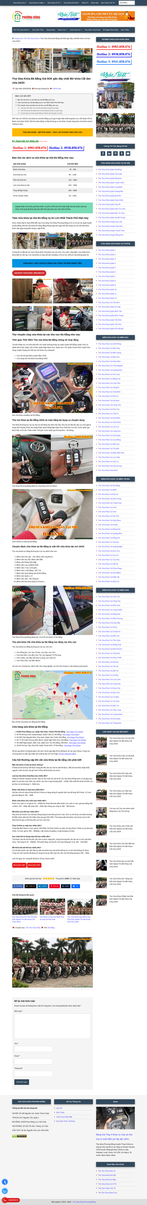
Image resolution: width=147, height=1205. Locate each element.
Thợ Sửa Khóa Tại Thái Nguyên (110, 366)
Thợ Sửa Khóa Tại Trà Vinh (108, 701)
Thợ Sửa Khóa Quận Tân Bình (110, 320)
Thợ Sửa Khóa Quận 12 (107, 298)
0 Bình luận (56, 89)
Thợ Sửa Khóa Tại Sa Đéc (108, 675)
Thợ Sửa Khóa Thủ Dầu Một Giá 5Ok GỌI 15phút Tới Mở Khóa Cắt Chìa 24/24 (121, 846)
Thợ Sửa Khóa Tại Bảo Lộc (108, 581)
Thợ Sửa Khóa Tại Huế (107, 512)
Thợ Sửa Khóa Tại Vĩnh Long (109, 710)
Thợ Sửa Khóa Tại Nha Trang (109, 499)
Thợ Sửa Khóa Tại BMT (107, 490)
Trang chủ (18, 38)
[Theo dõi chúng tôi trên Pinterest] (115, 153)
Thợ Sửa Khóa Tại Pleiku (108, 525)
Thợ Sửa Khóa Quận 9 (107, 285)
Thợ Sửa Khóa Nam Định (108, 470)
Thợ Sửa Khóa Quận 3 (107, 259)
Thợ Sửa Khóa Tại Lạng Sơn (109, 431)
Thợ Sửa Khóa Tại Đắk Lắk (108, 577)
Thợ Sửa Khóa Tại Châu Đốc (109, 684)
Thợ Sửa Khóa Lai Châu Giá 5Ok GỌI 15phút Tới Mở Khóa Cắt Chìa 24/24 (120, 793)
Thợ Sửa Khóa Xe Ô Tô (107, 1184)
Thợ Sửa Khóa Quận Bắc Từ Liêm (111, 213)
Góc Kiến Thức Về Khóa (65, 1121)
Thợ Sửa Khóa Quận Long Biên (110, 187)
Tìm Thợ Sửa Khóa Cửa (107, 1193)
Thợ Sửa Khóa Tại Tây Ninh (109, 653)
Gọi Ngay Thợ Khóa (74, 732)
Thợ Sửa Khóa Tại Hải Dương (110, 466)
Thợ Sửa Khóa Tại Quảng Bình (110, 533)
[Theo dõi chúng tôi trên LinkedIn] (109, 153)
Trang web (18, 1068)
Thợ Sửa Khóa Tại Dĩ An (107, 627)
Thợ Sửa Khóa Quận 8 (107, 281)
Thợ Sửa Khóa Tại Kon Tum (109, 551)
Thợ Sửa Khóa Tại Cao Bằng (109, 440)
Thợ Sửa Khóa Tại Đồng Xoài (109, 645)
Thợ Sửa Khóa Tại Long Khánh (110, 714)
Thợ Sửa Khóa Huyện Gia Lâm (110, 222)
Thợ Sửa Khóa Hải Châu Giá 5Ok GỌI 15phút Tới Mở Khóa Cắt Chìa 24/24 (120, 776)
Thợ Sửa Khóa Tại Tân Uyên (109, 640)
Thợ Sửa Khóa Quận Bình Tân (110, 311)
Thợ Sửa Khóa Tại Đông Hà (109, 538)
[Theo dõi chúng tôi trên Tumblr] (121, 153)
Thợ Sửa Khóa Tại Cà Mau (108, 697)
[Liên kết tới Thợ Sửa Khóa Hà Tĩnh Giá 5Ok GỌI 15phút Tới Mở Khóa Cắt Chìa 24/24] (25, 907)
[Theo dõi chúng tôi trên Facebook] (103, 153)
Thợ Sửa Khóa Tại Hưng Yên (109, 405)
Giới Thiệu (60, 1112)
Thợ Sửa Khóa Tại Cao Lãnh (109, 679)
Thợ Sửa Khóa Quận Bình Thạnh (111, 315)
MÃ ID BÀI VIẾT (19, 865)
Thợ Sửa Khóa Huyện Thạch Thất (111, 231)
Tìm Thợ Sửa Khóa (31, 38)
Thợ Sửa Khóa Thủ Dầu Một (109, 623)
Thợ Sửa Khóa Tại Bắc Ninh (109, 348)
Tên (16, 1044)
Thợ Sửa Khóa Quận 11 (107, 294)
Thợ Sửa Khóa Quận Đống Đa (110, 178)
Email (17, 1056)
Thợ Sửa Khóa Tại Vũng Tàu (109, 601)
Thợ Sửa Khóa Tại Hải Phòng (109, 344)
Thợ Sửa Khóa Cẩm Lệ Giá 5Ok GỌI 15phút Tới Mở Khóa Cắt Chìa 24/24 (121, 758)
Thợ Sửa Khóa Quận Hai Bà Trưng (111, 217)
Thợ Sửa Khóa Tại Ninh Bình (109, 361)
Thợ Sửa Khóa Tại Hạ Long (109, 374)
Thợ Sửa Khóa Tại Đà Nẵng (109, 486)
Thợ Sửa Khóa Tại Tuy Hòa (108, 560)
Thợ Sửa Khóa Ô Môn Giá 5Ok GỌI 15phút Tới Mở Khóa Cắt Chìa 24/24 (121, 899)
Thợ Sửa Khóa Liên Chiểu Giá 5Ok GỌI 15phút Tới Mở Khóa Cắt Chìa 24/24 (121, 828)
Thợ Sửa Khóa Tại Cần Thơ (109, 597)
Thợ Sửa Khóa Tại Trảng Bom (109, 723)
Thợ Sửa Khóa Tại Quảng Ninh (110, 370)
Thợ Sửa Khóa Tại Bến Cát (108, 636)
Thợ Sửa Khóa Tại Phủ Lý (108, 396)
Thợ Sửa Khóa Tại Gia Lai (108, 555)
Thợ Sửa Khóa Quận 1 (107, 250)
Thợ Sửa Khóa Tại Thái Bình (109, 392)
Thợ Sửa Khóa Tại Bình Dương (110, 618)
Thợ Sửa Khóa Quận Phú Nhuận (110, 329)
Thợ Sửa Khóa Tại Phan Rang (110, 568)
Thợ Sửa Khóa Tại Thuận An (109, 632)
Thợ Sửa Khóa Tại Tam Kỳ (108, 542)
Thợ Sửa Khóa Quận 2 (107, 254)
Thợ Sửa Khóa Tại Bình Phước (110, 649)
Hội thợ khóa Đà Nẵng (67, 754)
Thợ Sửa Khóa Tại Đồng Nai (109, 614)
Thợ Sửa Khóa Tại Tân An (108, 666)
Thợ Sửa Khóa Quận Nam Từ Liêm (111, 209)
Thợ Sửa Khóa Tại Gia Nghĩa (109, 573)
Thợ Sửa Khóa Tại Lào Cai (108, 427)
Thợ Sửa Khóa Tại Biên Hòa (109, 605)
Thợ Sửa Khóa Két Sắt (107, 1175)
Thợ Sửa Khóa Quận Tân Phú (109, 324)
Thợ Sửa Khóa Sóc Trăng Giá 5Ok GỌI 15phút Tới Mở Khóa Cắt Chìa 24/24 (120, 881)
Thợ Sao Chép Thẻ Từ (107, 1188)
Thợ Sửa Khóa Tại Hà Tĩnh (108, 516)
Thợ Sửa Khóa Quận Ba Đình (109, 196)
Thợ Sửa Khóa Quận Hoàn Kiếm (110, 200)
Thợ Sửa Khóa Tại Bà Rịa (108, 662)
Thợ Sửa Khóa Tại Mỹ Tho (108, 671)
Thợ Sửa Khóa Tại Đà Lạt (108, 494)
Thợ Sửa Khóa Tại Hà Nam (108, 400)
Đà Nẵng (51, 928)
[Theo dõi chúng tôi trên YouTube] (128, 153)
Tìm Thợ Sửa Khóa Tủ (106, 1171)
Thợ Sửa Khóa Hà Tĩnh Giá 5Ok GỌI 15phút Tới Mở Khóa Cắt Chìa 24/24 (24, 919)
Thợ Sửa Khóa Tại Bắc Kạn (109, 357)
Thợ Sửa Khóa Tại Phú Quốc (109, 719)
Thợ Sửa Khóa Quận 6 (107, 272)
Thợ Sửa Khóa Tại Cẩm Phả (109, 383)
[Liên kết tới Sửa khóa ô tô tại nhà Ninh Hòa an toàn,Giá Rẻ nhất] (52, 907)
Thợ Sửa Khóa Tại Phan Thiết (109, 658)
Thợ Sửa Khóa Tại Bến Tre (108, 706)
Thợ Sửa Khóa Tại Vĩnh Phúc (109, 422)
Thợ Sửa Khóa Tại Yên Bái (108, 448)
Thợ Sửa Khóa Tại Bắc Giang (109, 353)
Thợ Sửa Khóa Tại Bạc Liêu (109, 692)
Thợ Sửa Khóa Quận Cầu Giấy (110, 174)
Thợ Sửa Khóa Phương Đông (84, 1202)
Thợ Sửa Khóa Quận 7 (107, 276)
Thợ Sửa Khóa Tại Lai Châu (109, 457)
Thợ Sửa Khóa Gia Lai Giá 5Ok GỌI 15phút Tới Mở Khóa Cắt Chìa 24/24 (121, 864)
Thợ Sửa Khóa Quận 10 (107, 289)
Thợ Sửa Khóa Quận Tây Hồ (109, 204)
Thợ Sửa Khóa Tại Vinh (107, 507)
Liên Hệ (59, 1108)
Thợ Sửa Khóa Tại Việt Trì (108, 414)
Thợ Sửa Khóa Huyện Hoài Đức (110, 226)
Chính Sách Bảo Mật (64, 1117)
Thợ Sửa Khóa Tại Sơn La (108, 461)
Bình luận (18, 1011)
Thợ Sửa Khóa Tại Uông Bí (108, 387)
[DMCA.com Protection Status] (19, 1137)
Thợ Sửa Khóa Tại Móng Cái (109, 379)
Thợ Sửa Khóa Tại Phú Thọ (109, 409)
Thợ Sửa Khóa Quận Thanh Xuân (111, 183)
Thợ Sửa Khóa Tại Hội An (108, 564)
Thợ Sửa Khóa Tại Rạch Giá (109, 688)
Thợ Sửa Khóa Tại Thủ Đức (109, 302)
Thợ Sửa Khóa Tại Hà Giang (109, 435)
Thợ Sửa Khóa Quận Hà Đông (110, 169)
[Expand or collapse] (90, 96)
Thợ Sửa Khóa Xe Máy (107, 1180)
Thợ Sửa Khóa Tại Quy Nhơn (109, 520)
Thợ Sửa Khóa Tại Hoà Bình (109, 418)
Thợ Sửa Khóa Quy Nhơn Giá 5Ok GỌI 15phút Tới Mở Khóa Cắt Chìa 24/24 (78, 919)
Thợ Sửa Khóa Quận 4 (107, 263)
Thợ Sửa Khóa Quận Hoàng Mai (110, 191)
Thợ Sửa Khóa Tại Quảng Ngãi (110, 546)
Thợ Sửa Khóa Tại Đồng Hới (109, 529)
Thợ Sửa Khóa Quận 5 (107, 268)
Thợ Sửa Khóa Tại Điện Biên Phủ (111, 453)
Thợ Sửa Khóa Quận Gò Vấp (109, 307)
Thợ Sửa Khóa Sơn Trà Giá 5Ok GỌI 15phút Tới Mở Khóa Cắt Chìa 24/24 (121, 741)
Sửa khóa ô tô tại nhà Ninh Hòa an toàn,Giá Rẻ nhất (52, 918)
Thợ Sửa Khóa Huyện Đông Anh (110, 235)
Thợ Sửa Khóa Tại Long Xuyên (110, 610)
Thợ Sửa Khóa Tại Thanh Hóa (110, 503)
